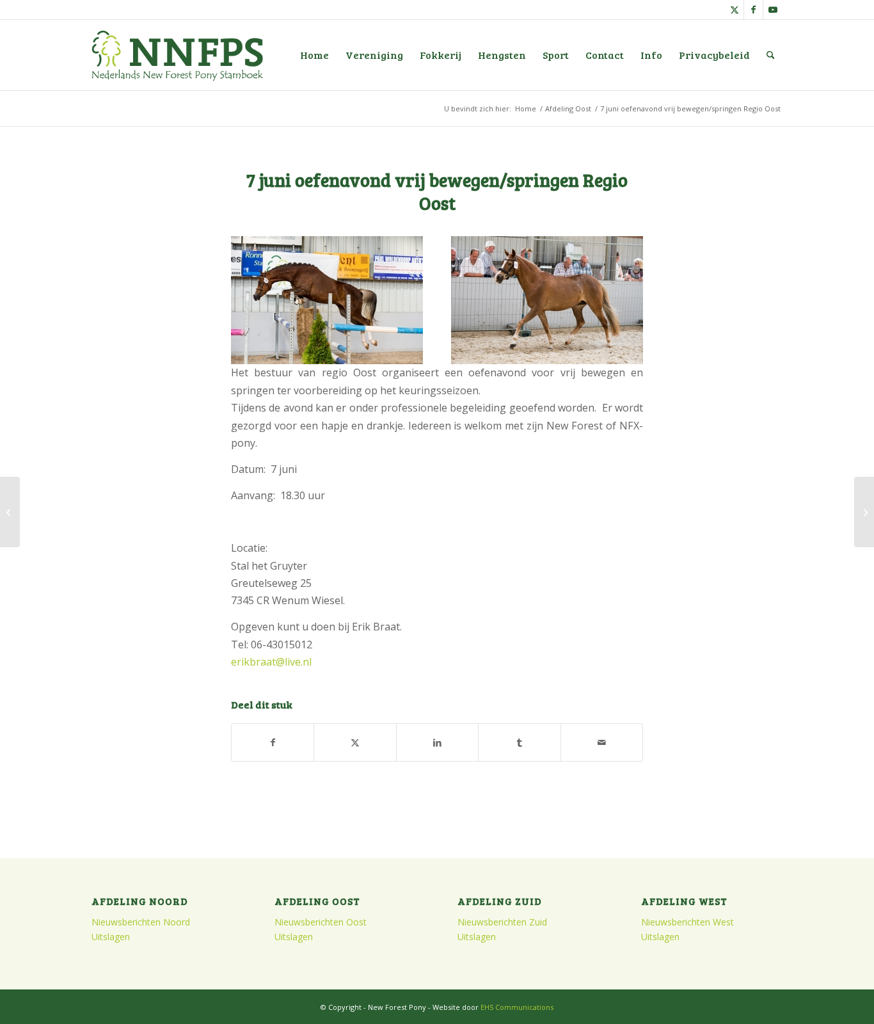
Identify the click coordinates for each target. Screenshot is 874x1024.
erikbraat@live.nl (271, 662)
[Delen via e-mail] (601, 742)
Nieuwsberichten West (687, 922)
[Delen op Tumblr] (519, 742)
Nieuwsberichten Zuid (502, 922)
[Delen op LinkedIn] (437, 742)
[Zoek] (770, 55)
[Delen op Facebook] (273, 742)
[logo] (177, 55)
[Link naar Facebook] (753, 9)
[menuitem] (314, 55)
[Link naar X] (734, 9)
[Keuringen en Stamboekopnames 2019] (864, 512)
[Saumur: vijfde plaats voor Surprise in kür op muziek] (10, 512)
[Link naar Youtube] (773, 9)
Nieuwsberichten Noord (140, 922)
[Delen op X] (354, 742)
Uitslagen (110, 937)
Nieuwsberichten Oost (320, 922)
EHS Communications (517, 1007)
